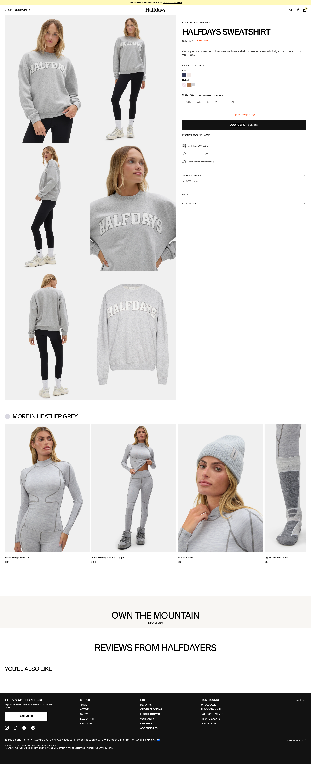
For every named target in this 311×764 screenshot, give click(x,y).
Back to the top (296, 740)
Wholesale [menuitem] (208, 704)
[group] (47, 499)
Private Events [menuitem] (210, 719)
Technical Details (191, 175)
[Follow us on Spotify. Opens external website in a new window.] (33, 729)
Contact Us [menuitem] (208, 723)
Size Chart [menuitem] (87, 719)
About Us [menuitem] (86, 723)
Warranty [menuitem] (147, 719)
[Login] (298, 10)
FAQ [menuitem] (142, 700)
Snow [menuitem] (84, 714)
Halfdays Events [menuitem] (212, 714)
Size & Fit (186, 195)
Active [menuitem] (84, 709)
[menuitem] (10, 10)
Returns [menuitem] (146, 704)
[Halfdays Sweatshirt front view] (47, 79)
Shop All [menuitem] (86, 700)
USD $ (298, 700)
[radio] (184, 75)
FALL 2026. (167, 2)
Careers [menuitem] (146, 723)
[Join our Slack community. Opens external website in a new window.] (24, 729)
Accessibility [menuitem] (149, 728)
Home (185, 22)
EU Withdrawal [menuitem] (150, 714)
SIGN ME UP (26, 716)
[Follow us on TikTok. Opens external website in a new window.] (15, 729)
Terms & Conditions (17, 740)
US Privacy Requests (62, 740)
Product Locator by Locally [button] (196, 134)
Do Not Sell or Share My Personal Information (106, 740)
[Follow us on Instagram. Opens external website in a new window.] (7, 729)
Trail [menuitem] (83, 704)
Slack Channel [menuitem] (211, 709)
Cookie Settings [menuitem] (146, 740)
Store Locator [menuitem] (210, 700)
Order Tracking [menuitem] (151, 709)
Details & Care (189, 203)
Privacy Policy (39, 740)
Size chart (219, 95)
